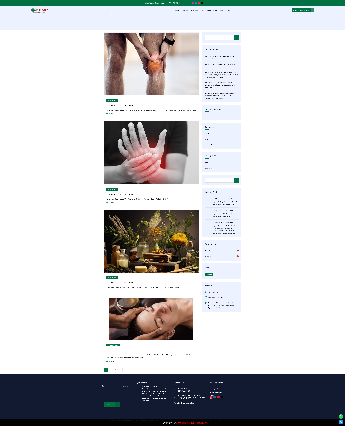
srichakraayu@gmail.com (154, 3)
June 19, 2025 (218, 198)
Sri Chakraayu (129, 105)
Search (236, 37)
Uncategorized (113, 345)
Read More (110, 114)
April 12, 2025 (218, 210)
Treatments (194, 10)
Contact (228, 10)
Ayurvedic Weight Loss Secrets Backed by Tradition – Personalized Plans (220, 57)
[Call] (341, 422)
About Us (185, 10)
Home (177, 10)
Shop (202, 10)
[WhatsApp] (341, 416)
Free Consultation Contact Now (156, 422)
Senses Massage (212, 10)
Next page (118, 370)
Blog (221, 10)
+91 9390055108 (174, 3)
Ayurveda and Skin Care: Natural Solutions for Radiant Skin (220, 65)
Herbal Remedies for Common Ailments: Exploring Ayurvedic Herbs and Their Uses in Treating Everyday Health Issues (220, 85)
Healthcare (209, 274)
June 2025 (208, 133)
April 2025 (208, 139)
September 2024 (209, 145)
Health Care (112, 100)
